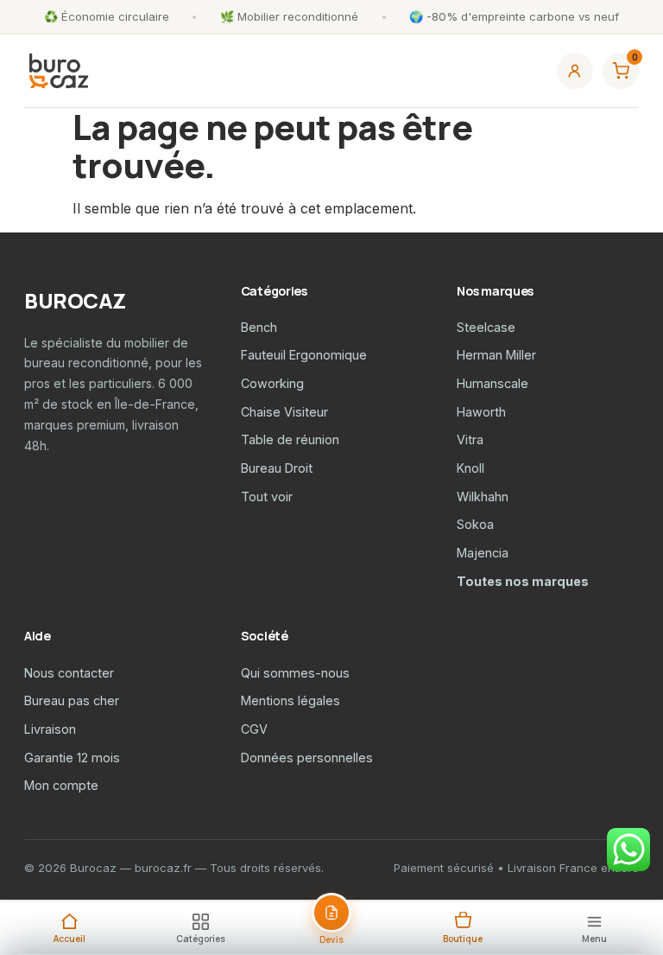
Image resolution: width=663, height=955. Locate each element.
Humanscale (492, 383)
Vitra (470, 439)
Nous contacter (69, 672)
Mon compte (61, 785)
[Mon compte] (575, 71)
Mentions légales (290, 700)
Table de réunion (290, 439)
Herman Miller (496, 354)
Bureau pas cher (71, 700)
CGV (254, 729)
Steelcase (486, 327)
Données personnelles (307, 757)
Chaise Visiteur (284, 411)
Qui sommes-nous (295, 672)
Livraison (50, 729)
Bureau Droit (277, 468)
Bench (259, 327)
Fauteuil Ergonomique (304, 354)
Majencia (482, 552)
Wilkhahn (482, 496)
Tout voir (267, 496)
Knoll (470, 468)
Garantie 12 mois (72, 757)
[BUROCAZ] (58, 70)
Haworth (481, 411)
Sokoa (475, 524)
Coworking (272, 383)
